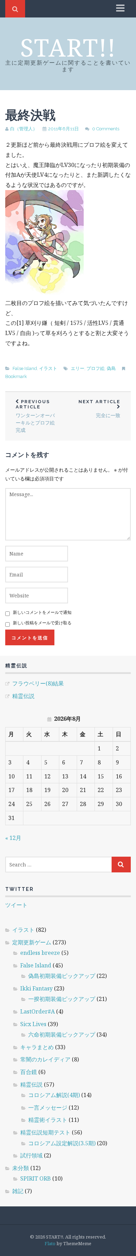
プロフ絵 (95, 368)
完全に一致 (99, 409)
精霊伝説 (23, 696)
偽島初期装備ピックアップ (61, 976)
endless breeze (40, 953)
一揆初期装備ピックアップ (61, 999)
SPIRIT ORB (35, 1178)
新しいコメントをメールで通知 (42, 612)
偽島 (111, 368)
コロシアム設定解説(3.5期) (62, 1143)
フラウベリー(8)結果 (38, 683)
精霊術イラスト (47, 1120)
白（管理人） (23, 128)
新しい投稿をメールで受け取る (42, 623)
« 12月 (13, 838)
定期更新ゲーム (31, 942)
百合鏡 (28, 1072)
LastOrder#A (37, 1011)
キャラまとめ (37, 1047)
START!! (68, 47)
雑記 (17, 1191)
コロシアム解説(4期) (54, 1095)
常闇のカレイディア (45, 1059)
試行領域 (31, 1155)
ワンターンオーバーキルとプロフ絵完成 (35, 416)
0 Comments (105, 128)
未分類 (20, 1168)
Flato (50, 1243)
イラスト (48, 368)
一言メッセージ (47, 1107)
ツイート (16, 905)
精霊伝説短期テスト (45, 1132)
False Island (25, 368)
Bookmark (16, 376)
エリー (77, 368)
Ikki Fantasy (36, 988)
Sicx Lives (33, 1024)
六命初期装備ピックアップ (61, 1034)
